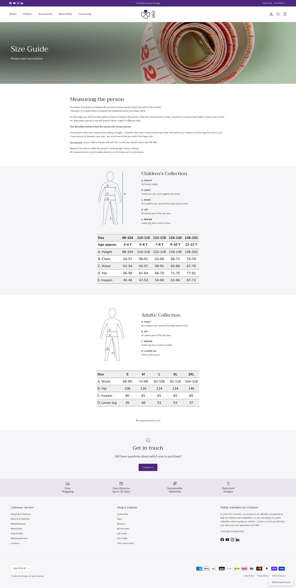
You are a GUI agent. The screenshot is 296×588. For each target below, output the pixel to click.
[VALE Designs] (148, 14)
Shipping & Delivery (21, 514)
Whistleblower (18, 524)
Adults (12, 14)
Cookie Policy (248, 576)
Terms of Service (278, 576)
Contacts (15, 543)
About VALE (65, 14)
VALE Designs (22, 576)
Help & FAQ (267, 3)
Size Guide (122, 538)
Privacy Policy (263, 576)
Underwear (122, 514)
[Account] (270, 14)
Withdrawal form (19, 538)
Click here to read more (232, 531)
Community (85, 14)
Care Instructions (125, 543)
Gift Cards (122, 533)
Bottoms (121, 524)
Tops (119, 519)
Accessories (45, 14)
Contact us (148, 467)
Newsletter (16, 528)
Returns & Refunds (20, 519)
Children (27, 14)
